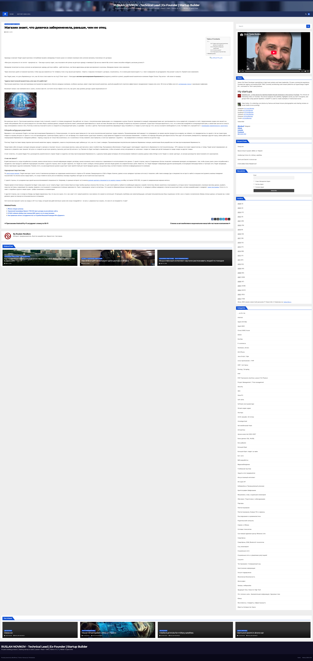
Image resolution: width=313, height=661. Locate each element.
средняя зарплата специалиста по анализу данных (104, 180)
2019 (239, 229)
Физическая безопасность (246, 577)
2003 (239, 294)
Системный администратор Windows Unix (252, 533)
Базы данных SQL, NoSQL (246, 438)
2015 (239, 247)
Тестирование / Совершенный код (249, 564)
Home (12, 14)
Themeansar (32, 657)
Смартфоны (241, 538)
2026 (239, 203)
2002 (239, 299)
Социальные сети (243, 551)
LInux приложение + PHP (246, 360)
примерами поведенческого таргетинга (215, 126)
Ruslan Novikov (23, 234)
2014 (239, 251)
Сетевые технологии (245, 529)
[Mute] (305, 71)
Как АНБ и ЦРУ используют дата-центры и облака (105, 261)
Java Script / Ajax (243, 356)
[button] (306, 14)
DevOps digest (259, 184)
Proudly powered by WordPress (9, 657)
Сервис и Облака (243, 525)
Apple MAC (241, 326)
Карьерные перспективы (219, 51)
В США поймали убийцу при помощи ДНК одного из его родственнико (31, 213)
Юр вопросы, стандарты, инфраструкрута (252, 603)
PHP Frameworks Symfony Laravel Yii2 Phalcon (253, 378)
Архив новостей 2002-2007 (247, 434)
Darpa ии (241, 146)
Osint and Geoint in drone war (247, 159)
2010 (239, 264)
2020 (239, 225)
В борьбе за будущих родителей (218, 47)
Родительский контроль (246, 520)
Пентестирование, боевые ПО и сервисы (251, 512)
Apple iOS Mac (242, 322)
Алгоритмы (241, 430)
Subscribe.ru (287, 302)
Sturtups (240, 412)
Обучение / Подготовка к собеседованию (251, 499)
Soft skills (241, 399)
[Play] (240, 71)
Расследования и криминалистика (249, 516)
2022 (239, 216)
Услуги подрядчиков (244, 572)
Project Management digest (262, 181)
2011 (239, 260)
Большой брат (242, 447)
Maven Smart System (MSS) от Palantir (250, 151)
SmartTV (240, 395)
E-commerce (242, 343)
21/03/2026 (86, 635)
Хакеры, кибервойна (25, 256)
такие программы (213, 187)
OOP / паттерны (243, 365)
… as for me (241, 313)
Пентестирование (243, 507)
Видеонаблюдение (244, 464)
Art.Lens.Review (249, 108)
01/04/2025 (242, 635)
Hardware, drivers (243, 348)
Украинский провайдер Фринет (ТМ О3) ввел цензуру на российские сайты (33, 211)
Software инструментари (246, 404)
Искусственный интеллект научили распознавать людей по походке (191, 261)
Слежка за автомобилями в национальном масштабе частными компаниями (199, 223)
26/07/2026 (9, 635)
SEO (239, 391)
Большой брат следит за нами (12, 24)
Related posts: (212, 53)
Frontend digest (259, 187)
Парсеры (241, 503)
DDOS (240, 335)
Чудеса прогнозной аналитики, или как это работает (220, 44)
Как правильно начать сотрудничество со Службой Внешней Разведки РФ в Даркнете (36, 215)
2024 (239, 212)
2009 (239, 268)
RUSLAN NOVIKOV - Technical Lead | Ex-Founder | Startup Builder (156, 5)
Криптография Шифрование (247, 490)
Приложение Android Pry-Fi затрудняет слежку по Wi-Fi (27, 223)
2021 (239, 221)
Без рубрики (242, 443)
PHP (239, 373)
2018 (239, 234)
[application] (274, 52)
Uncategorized (242, 421)
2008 (239, 273)
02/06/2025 (164, 635)
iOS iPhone (241, 352)
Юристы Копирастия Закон (247, 607)
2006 (239, 281)
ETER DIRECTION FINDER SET (247, 164)
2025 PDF (242, 134)
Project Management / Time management (251, 382)
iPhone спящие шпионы (15, 209)
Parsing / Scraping (243, 369)
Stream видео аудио (244, 408)
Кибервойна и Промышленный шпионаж (251, 486)
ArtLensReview (248, 112)
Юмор (240, 598)
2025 (239, 208)
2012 (239, 255)
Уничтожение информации (246, 568)
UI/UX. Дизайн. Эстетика (246, 417)
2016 (239, 242)
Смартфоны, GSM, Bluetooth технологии (251, 542)
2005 (239, 286)
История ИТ (242, 482)
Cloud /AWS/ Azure (244, 330)
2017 (239, 238)
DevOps (240, 339)
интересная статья (185, 84)
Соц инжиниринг (243, 546)
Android (240, 317)
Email (254, 175)
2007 (239, 277)
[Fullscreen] (308, 71)
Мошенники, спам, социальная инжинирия (252, 495)
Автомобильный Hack (245, 425)
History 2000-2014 (23, 14)
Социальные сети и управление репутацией (252, 555)
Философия (241, 581)
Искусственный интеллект (181, 258)
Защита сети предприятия (246, 473)
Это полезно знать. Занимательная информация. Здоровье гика (259, 594)
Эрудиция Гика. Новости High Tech (249, 590)
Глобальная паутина (244, 469)
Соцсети (240, 559)
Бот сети (241, 456)
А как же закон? (217, 50)
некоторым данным (12, 173)
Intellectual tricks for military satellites (250, 155)
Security (84, 258)
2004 (239, 290)
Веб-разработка (243, 460)
